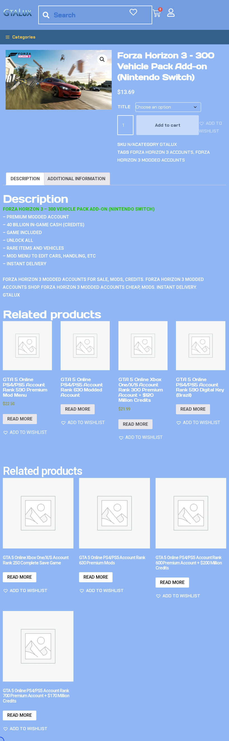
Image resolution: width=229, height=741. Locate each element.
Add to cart (167, 125)
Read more (19, 419)
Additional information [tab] (76, 178)
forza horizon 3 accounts (161, 152)
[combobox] (95, 15)
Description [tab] (25, 178)
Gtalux (168, 144)
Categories (23, 37)
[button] (102, 59)
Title (124, 107)
